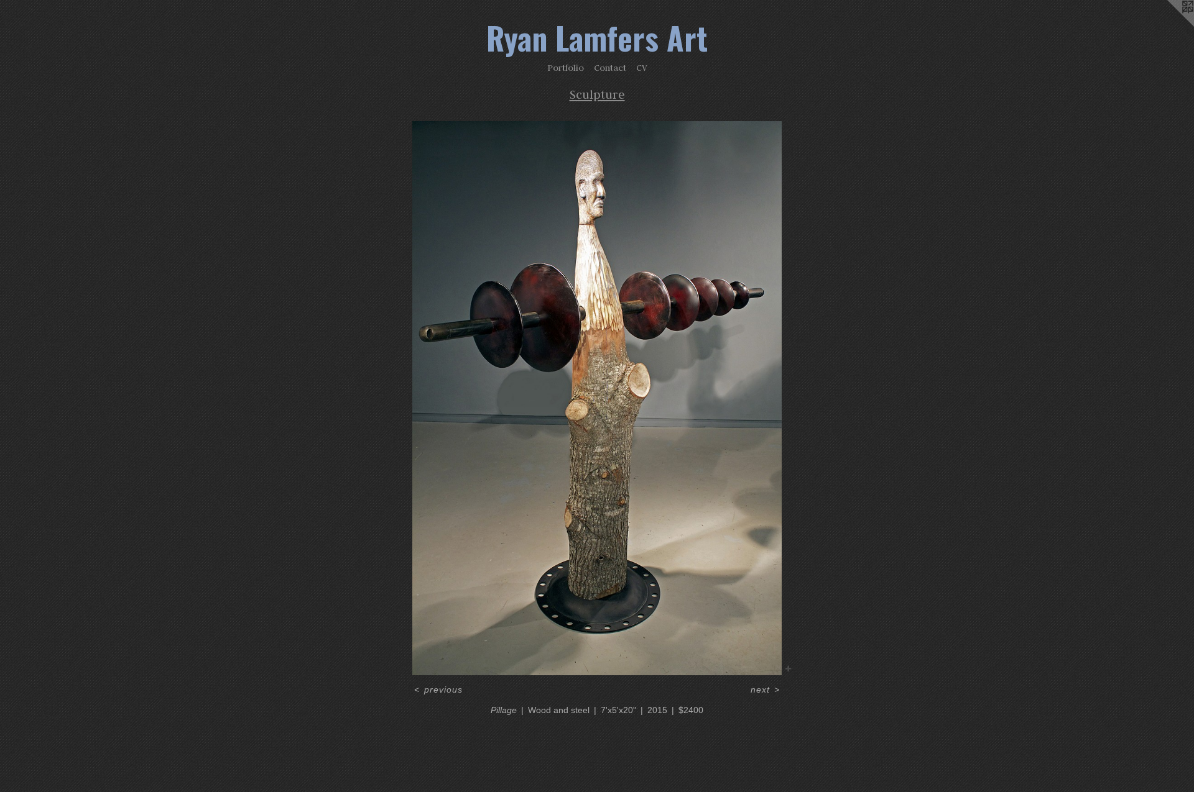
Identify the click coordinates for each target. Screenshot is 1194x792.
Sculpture (597, 94)
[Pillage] (597, 398)
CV (641, 67)
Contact (610, 67)
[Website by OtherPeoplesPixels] (1169, 25)
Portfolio (565, 67)
